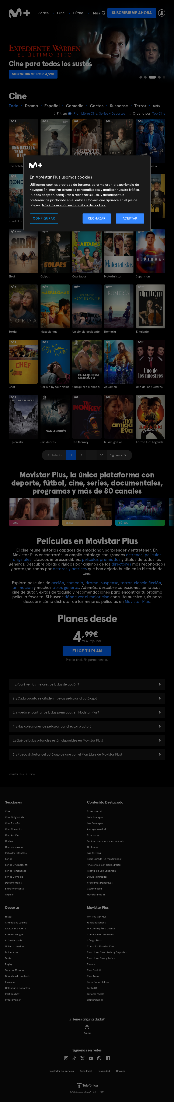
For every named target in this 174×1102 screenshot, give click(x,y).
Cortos (9, 841)
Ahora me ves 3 (146, 166)
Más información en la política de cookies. (74, 205)
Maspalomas (49, 331)
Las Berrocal (94, 852)
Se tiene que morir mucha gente (105, 841)
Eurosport (11, 982)
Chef (12, 386)
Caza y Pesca (94, 888)
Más (96, 13)
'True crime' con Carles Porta (104, 864)
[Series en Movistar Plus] (87, 512)
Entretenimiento (14, 888)
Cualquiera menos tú (86, 386)
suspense (109, 582)
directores (121, 564)
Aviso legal (86, 1071)
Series (43, 13)
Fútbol (78, 13)
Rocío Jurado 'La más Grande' (104, 858)
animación (23, 587)
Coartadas (79, 276)
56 (101, 455)
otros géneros (66, 587)
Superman (143, 276)
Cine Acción (12, 835)
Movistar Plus (137, 601)
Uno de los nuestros (149, 386)
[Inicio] (19, 13)
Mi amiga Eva (113, 442)
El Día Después (13, 940)
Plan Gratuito (94, 970)
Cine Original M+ (14, 817)
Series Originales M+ (16, 864)
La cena (141, 221)
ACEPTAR (130, 218)
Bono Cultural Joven (98, 982)
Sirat (12, 276)
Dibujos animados (97, 876)
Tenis (8, 958)
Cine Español (12, 823)
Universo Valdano (15, 946)
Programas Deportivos (99, 882)
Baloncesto (11, 952)
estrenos (134, 554)
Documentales (13, 882)
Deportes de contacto (17, 976)
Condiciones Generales (100, 934)
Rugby (8, 964)
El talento (142, 331)
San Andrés (48, 442)
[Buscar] (103, 13)
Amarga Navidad (96, 829)
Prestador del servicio (61, 1071)
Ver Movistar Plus (96, 916)
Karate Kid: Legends (149, 442)
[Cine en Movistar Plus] (34, 512)
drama (92, 582)
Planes (91, 964)
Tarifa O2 (92, 988)
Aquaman (110, 386)
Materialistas (113, 276)
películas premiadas (101, 559)
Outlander (93, 847)
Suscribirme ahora (132, 12)
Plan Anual (93, 976)
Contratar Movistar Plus (100, 946)
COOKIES (120, 1071)
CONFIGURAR (44, 218)
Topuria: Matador (15, 970)
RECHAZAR (97, 218)
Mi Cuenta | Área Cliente (101, 928)
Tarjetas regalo (95, 993)
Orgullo (9, 894)
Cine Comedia (13, 829)
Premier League (14, 934)
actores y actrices (70, 568)
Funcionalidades (96, 922)
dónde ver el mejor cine (87, 596)
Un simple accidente (86, 331)
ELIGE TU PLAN (87, 650)
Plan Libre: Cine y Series (101, 958)
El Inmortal (93, 835)
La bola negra (95, 817)
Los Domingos (95, 823)
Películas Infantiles (16, 852)
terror (126, 582)
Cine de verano (14, 847)
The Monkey (80, 442)
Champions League (16, 922)
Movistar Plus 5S (96, 894)
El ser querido (95, 811)
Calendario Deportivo (17, 988)
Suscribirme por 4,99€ (33, 74)
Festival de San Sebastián (101, 870)
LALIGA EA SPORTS (15, 928)
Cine (61, 13)
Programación (13, 999)
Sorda (13, 331)
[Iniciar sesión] (161, 13)
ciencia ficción (147, 582)
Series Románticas (15, 870)
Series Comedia (14, 876)
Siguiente (116, 455)
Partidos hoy (12, 993)
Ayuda (87, 1033)
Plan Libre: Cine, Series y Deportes (106, 952)
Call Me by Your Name (55, 386)
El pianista (16, 442)
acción (57, 582)
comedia (74, 582)
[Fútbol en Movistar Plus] (140, 512)
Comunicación (95, 999)
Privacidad (104, 1071)
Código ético (94, 940)
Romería (110, 331)
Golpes (45, 276)
